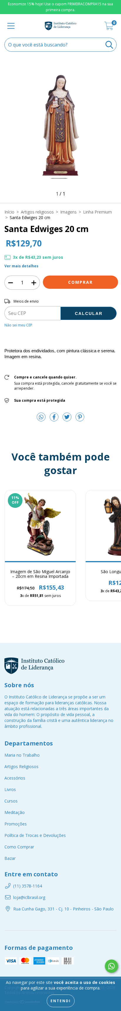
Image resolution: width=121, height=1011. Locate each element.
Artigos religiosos (37, 212)
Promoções (15, 824)
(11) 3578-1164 (27, 886)
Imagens (68, 212)
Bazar (10, 858)
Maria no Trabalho (22, 755)
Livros (10, 789)
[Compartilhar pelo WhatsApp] (41, 417)
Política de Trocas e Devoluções (35, 835)
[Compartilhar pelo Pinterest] (79, 419)
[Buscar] (109, 45)
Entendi (61, 1000)
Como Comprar (19, 847)
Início (9, 212)
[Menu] (11, 26)
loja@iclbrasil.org (29, 897)
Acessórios (14, 778)
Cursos (11, 801)
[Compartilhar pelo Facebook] (55, 419)
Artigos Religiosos (21, 766)
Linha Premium (97, 212)
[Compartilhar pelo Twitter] (68, 419)
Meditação (14, 812)
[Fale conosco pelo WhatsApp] (111, 966)
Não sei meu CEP (18, 325)
